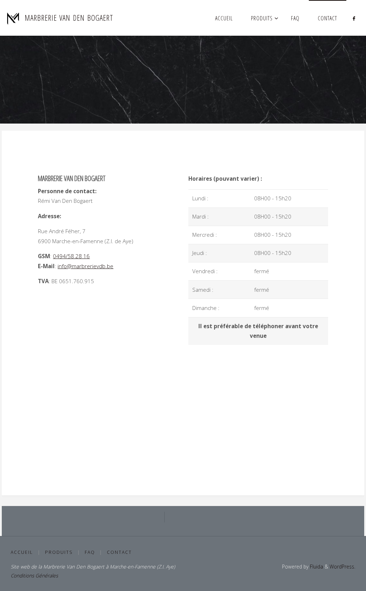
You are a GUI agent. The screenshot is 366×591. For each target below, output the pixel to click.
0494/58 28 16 (71, 256)
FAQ (90, 552)
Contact (119, 552)
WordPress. (342, 566)
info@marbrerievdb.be (85, 266)
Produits (59, 552)
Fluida (315, 566)
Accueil (22, 552)
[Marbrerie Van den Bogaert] (13, 17)
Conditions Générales (34, 575)
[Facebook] (353, 18)
